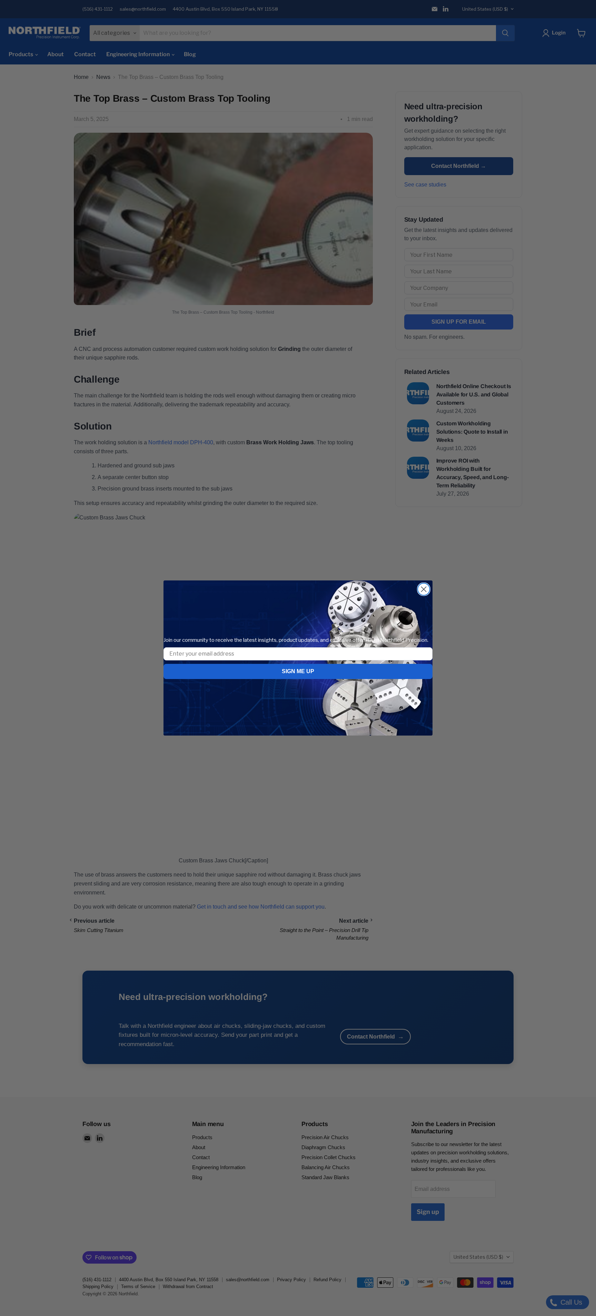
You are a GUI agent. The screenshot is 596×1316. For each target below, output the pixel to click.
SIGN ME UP (298, 671)
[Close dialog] (424, 589)
